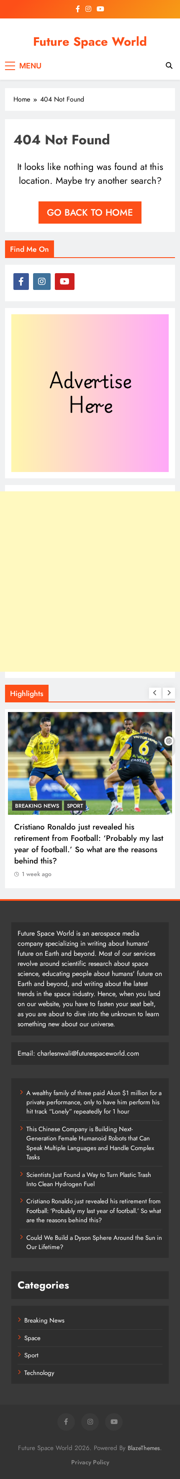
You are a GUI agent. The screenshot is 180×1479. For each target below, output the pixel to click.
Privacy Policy (90, 1462)
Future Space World (90, 41)
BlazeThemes (144, 1448)
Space (32, 1338)
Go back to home (90, 212)
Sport (75, 806)
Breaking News (37, 806)
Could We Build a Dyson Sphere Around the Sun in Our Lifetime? (94, 1242)
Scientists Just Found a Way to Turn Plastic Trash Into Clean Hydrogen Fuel (88, 1179)
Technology (39, 1372)
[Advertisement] (90, 581)
